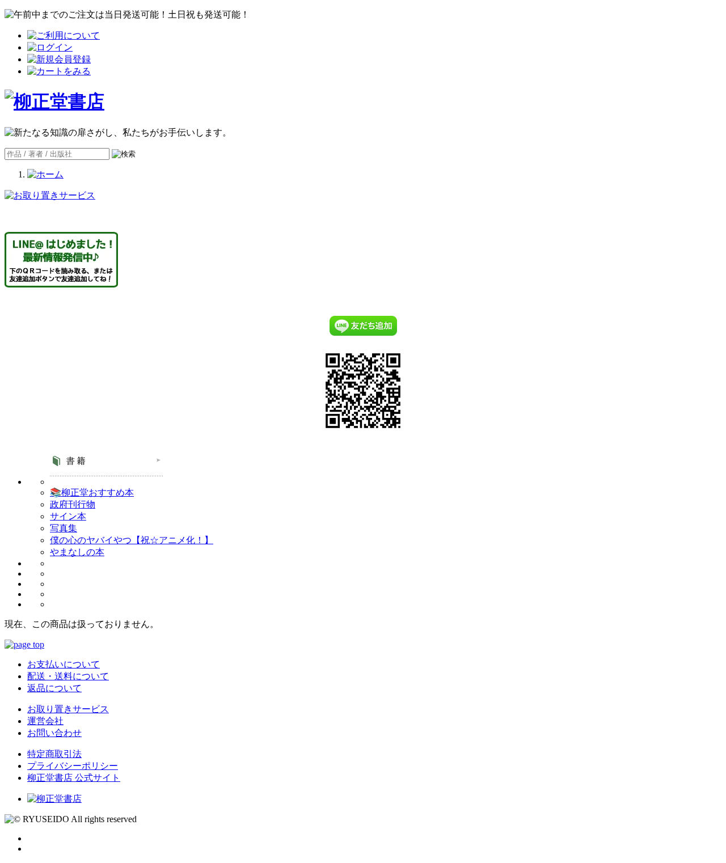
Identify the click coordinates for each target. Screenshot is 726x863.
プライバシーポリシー (72, 766)
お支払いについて (63, 664)
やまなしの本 (77, 552)
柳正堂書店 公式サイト (73, 777)
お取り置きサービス (68, 709)
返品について (54, 688)
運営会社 (45, 721)
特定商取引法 (54, 754)
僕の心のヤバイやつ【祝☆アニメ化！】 (131, 540)
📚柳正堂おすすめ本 (92, 492)
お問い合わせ (54, 733)
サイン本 (68, 516)
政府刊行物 (72, 504)
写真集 (63, 528)
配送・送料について (68, 676)
